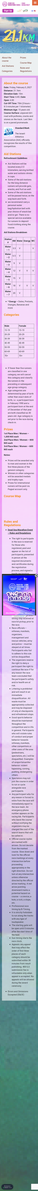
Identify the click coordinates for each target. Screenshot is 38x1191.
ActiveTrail (22, 616)
